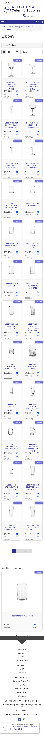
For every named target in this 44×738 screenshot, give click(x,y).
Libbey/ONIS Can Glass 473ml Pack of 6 (11, 326)
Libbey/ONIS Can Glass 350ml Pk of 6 (32, 246)
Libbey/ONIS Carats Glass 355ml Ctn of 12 (11, 366)
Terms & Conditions (22, 689)
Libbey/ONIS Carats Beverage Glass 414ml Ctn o (32, 326)
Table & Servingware (15, 27)
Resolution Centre (22, 661)
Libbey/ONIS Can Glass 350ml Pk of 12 (11, 246)
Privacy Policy (22, 685)
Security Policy (22, 692)
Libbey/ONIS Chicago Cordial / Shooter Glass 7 (11, 407)
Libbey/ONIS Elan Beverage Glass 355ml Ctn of (32, 487)
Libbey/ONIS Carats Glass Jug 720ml (32, 366)
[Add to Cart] (17, 92)
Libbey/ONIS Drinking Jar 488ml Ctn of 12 (11, 447)
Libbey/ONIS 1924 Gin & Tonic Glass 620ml (32, 125)
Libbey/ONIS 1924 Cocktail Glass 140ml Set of (11, 125)
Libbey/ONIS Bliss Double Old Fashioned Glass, (11, 206)
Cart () (40, 22)
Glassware (30, 27)
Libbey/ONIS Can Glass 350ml (32, 204)
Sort (17, 51)
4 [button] (27, 635)
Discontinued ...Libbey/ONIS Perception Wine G (11, 85)
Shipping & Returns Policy (22, 681)
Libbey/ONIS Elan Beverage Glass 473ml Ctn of (32, 527)
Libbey (8, 29)
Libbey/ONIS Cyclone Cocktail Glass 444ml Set (32, 407)
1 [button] (16, 635)
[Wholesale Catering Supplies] (22, 7)
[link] (19, 719)
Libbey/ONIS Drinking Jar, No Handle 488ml (11, 487)
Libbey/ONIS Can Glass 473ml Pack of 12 (32, 286)
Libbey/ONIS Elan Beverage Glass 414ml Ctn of (11, 527)
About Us (22, 669)
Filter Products (9, 45)
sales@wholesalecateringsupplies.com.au (23, 714)
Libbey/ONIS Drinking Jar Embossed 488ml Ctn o (32, 447)
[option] (22, 602)
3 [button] (24, 635)
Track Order (22, 657)
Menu (6, 22)
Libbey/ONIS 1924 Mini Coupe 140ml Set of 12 (11, 165)
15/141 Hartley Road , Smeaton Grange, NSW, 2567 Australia (23, 706)
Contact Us (22, 673)
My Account (22, 653)
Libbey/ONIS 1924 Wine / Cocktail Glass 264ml (32, 165)
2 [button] (20, 635)
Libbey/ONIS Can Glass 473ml (11, 285)
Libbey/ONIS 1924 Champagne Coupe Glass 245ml (32, 85)
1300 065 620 (23, 711)
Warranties (22, 696)
